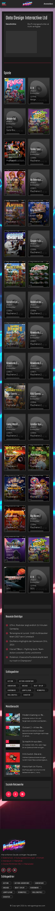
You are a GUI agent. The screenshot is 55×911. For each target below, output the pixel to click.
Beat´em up (38, 685)
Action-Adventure (26, 681)
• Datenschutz (7, 858)
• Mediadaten (28, 864)
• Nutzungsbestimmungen (24, 858)
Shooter (27, 695)
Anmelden (48, 4)
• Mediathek (17, 861)
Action (10, 681)
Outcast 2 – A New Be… (33, 727)
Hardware (12, 690)
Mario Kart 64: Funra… (32, 766)
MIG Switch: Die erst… (32, 754)
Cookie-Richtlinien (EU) (12, 864)
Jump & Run (26, 690)
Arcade (25, 685)
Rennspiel (41, 690)
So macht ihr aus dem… (32, 741)
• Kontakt (40, 858)
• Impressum (6, 861)
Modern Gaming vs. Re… (33, 715)
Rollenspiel (13, 695)
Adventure (12, 685)
